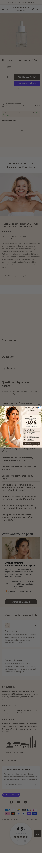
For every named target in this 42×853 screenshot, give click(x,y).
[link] (21, 426)
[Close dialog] (39, 407)
